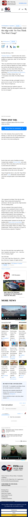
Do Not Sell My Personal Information (10, 481)
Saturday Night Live (6, 55)
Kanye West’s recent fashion (15, 222)
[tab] (5, 414)
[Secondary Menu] (3, 9)
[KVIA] (9, 9)
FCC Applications (19, 479)
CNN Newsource (6, 41)
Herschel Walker (17, 162)
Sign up (24, 403)
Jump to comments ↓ (6, 268)
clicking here (12, 393)
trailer (9, 174)
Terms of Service (5, 475)
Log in (20, 403)
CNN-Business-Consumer (16, 263)
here (8, 398)
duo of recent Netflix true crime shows (16, 72)
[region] (14, 422)
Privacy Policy (13, 475)
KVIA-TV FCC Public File (7, 479)
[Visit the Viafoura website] (23, 441)
